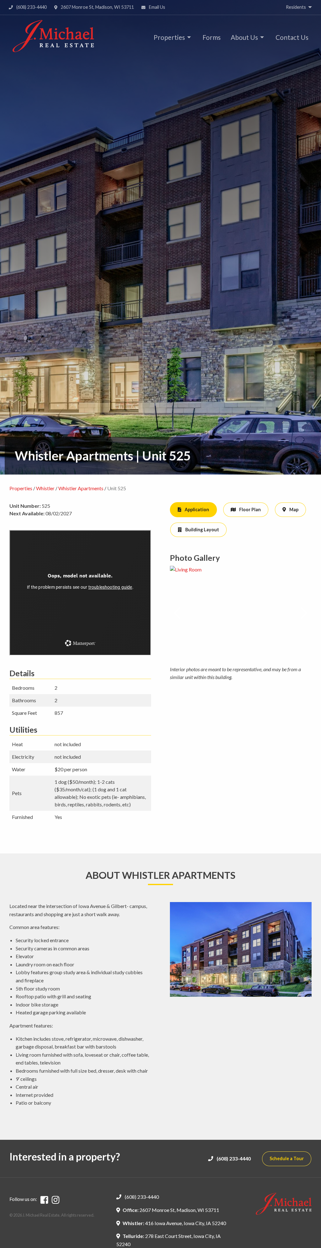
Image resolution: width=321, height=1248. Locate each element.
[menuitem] (170, 37)
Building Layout (201, 529)
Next (304, 613)
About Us (244, 37)
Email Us (156, 7)
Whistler (45, 488)
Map (293, 509)
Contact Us (292, 37)
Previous (177, 613)
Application (196, 509)
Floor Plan (249, 509)
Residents (296, 7)
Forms (212, 37)
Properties (169, 37)
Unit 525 (116, 488)
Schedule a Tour (287, 1158)
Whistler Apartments (80, 488)
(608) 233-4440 (31, 7)
